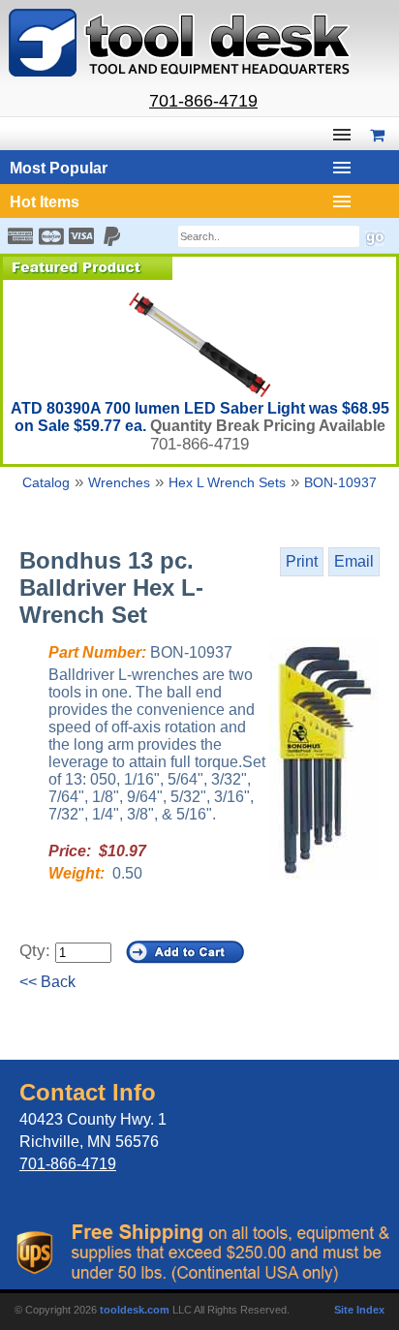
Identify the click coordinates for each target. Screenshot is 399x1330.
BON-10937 (340, 482)
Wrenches (119, 482)
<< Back (47, 982)
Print (302, 561)
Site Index (359, 1309)
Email (354, 561)
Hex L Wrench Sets (227, 482)
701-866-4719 (203, 100)
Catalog (46, 482)
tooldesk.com (134, 1309)
